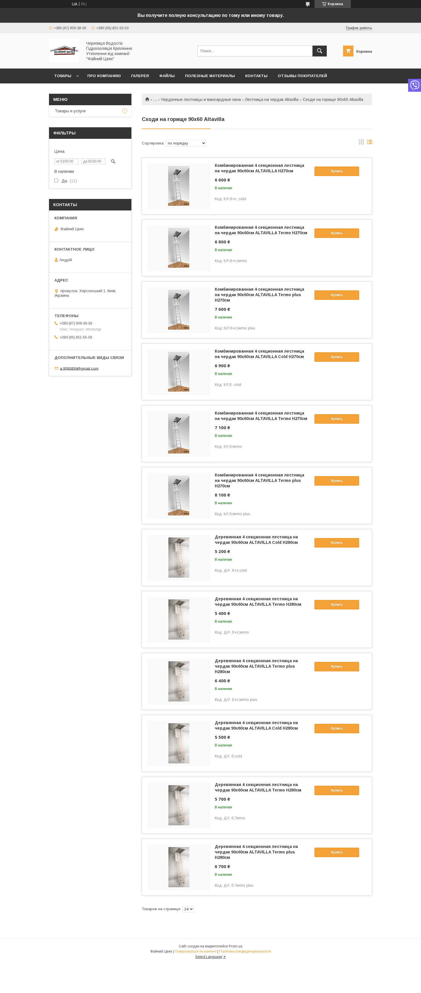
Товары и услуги (70, 111)
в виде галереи (361, 143)
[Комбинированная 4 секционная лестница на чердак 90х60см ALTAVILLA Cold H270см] (178, 372)
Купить (337, 171)
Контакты (256, 76)
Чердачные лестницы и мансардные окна (201, 99)
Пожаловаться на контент (196, 951)
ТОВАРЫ (62, 76)
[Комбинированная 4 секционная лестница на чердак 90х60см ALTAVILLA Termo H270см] (178, 248)
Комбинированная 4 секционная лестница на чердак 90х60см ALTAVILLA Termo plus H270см (259, 294)
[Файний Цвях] (64, 61)
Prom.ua (235, 946)
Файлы (167, 76)
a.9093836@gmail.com (79, 368)
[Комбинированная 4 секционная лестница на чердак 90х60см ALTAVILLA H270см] (178, 186)
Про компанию (104, 76)
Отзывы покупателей (302, 76)
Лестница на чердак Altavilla (271, 99)
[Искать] (319, 51)
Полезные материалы (210, 76)
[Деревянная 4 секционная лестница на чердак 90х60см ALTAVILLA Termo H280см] (178, 619)
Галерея (140, 76)
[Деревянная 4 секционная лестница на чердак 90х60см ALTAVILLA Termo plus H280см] (178, 681)
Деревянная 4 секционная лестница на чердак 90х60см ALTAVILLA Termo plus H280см (256, 666)
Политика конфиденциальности (245, 951)
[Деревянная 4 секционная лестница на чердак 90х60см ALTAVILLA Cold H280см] (178, 557)
